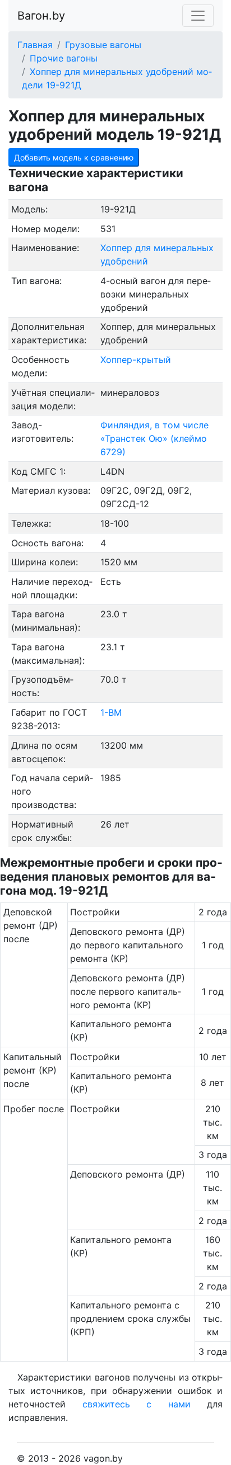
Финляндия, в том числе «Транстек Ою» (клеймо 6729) (154, 438)
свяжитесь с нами (136, 1404)
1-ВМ (111, 712)
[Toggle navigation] (198, 15)
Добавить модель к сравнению (73, 157)
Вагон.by (41, 15)
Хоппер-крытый (135, 359)
